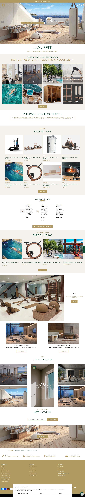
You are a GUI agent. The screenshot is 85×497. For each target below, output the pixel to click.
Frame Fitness (45, 182)
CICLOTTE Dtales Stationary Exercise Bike (32, 184)
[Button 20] (26, 171)
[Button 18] (7, 171)
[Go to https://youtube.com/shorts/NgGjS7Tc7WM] (42, 385)
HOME (23, 5)
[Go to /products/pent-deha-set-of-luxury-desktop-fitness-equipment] (33, 144)
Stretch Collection (5, 481)
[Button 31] (60, 249)
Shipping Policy (32, 466)
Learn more (21, 351)
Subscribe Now (52, 419)
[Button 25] (77, 171)
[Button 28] (24, 249)
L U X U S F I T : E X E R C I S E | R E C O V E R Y (32, 23)
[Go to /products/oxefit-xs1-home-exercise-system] (14, 144)
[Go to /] (3, 5)
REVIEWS (53, 5)
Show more (42, 106)
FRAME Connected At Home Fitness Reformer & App (51, 184)
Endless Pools (7, 182)
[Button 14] (45, 144)
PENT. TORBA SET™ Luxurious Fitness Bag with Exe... (70, 158)
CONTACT (61, 5)
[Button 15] (58, 144)
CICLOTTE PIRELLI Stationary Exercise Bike (52, 262)
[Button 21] (40, 171)
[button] (41, 220)
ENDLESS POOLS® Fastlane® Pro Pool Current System (13, 184)
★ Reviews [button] (84, 249)
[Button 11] (21, 144)
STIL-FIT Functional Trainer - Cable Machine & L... (50, 158)
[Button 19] (21, 171)
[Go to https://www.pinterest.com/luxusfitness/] (75, 487)
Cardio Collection (5, 471)
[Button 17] (77, 144)
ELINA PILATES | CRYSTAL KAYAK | (42, 1)
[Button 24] (64, 171)
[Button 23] (58, 171)
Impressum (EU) (32, 475)
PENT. (25, 155)
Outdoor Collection (5, 473)
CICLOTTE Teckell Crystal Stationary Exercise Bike (70, 184)
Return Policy (32, 469)
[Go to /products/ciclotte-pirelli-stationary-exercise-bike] (53, 249)
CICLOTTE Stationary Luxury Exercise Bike (72, 262)
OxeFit (6, 155)
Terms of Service (33, 473)
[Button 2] (2, 22)
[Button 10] (7, 144)
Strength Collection (5, 479)
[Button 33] (80, 249)
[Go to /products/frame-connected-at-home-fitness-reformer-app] (52, 171)
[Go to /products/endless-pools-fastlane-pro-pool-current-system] (14, 171)
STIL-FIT (44, 155)
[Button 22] (45, 171)
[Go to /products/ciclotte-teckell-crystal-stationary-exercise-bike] (71, 171)
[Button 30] (45, 249)
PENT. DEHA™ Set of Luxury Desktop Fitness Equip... (32, 158)
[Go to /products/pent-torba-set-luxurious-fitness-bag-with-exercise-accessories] (71, 144)
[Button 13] (40, 144)
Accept (41, 493)
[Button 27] (19, 249)
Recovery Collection (5, 477)
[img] (42, 200)
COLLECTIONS (31, 5)
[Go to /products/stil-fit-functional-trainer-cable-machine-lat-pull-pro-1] (52, 144)
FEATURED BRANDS (43, 5)
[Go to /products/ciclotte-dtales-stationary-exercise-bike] (33, 171)
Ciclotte (25, 182)
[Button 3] (82, 22)
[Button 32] (65, 249)
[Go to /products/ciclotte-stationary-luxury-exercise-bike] (73, 249)
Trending (3, 469)
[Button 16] (64, 144)
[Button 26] (4, 249)
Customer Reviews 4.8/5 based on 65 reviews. (26, 450)
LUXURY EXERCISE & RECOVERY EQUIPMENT (42, 51)
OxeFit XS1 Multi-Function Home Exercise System (14, 158)
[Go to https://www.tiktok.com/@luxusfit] (73, 487)
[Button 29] (40, 249)
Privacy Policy (30, 490)
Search (2, 466)
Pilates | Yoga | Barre (5, 475)
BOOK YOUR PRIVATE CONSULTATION (54, 23)
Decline (60, 493)
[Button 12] (26, 144)
